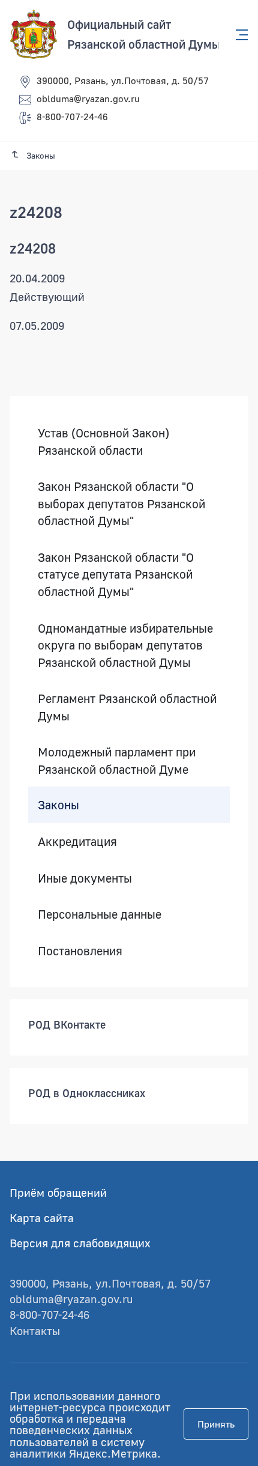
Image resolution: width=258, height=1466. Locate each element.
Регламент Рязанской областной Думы (127, 707)
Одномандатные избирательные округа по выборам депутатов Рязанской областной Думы (125, 645)
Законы (58, 805)
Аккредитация (77, 841)
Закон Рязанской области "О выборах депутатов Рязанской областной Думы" (121, 503)
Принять (216, 1424)
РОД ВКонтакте (67, 1024)
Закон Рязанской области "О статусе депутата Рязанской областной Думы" (116, 574)
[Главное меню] (238, 34)
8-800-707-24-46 (72, 117)
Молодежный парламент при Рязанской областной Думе (117, 761)
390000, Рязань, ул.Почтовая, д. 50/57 (123, 81)
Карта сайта (42, 1217)
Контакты (35, 1330)
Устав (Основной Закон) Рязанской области (103, 441)
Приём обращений (58, 1192)
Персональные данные (99, 914)
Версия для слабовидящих (80, 1243)
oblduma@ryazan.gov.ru (88, 99)
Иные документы (85, 878)
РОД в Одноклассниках (86, 1093)
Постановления (80, 950)
